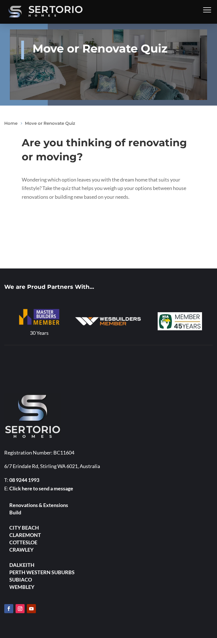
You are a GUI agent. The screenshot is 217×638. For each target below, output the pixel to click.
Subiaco (20, 579)
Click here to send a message (41, 488)
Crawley (21, 550)
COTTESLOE (23, 542)
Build (15, 512)
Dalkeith (21, 565)
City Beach (24, 528)
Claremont (25, 535)
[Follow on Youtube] (31, 608)
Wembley (21, 587)
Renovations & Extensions (38, 505)
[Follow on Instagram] (20, 608)
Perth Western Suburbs (42, 572)
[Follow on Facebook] (8, 608)
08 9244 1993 (24, 480)
